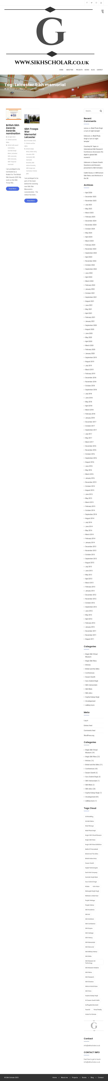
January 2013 (90, 591)
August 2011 (89, 639)
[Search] (101, 111)
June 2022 (88, 273)
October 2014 (90, 510)
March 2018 (89, 410)
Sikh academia (89, 909)
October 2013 (90, 555)
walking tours (89, 705)
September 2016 (91, 458)
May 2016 (88, 470)
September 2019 (91, 357)
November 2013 (90, 551)
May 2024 (88, 233)
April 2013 (88, 579)
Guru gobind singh (91, 882)
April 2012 (88, 619)
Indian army (33, 151)
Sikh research (89, 977)
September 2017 (91, 430)
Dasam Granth (90, 677)
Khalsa (87, 886)
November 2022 (90, 261)
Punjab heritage (90, 900)
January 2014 (90, 542)
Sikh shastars (89, 981)
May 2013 (88, 575)
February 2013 (90, 587)
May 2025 (88, 209)
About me (69, 70)
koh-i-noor (96, 886)
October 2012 (90, 603)
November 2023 (90, 249)
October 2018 (90, 386)
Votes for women (90, 1014)
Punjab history (89, 905)
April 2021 (88, 313)
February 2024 (90, 245)
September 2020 (91, 325)
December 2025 (90, 197)
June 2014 (88, 526)
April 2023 (88, 257)
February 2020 (90, 349)
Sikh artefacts (89, 919)
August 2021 (89, 301)
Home (61, 70)
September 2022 (91, 269)
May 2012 (88, 615)
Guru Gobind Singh (91, 681)
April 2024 (88, 237)
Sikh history (88, 937)
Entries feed (88, 725)
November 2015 (90, 482)
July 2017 (88, 434)
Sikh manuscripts (91, 685)
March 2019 (89, 370)
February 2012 (90, 623)
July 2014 (88, 522)
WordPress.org (89, 735)
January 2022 (90, 289)
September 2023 (91, 253)
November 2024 (90, 225)
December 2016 (90, 446)
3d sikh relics (89, 821)
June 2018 (88, 398)
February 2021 (90, 317)
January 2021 (90, 321)
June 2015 (88, 494)
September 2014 (91, 514)
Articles (88, 665)
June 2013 (88, 571)
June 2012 (88, 611)
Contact (100, 70)
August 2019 (89, 361)
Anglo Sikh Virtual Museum (93, 835)
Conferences (89, 673)
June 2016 (88, 466)
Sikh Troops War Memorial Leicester (31, 133)
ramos (86, 128)
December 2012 (90, 595)
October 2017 (90, 426)
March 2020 (89, 345)
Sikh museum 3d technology (90, 962)
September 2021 (91, 297)
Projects (79, 70)
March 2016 (89, 474)
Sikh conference (90, 923)
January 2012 (90, 627)
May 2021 (88, 309)
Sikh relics (88, 693)
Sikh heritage (89, 933)
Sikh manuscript (90, 942)
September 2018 (91, 390)
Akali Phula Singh (90, 830)
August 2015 (89, 490)
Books (87, 70)
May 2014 (88, 530)
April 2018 (88, 406)
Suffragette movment (91, 1005)
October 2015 (90, 486)
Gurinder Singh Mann (91, 877)
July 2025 (88, 205)
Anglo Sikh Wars (91, 661)
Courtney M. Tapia (90, 146)
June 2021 (88, 305)
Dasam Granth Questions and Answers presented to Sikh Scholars (93, 165)
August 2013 (89, 563)
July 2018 (88, 394)
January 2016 (90, 478)
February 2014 (90, 538)
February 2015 (90, 506)
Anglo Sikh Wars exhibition (93, 844)
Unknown (87, 136)
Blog (93, 70)
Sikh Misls (88, 689)
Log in (86, 720)
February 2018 (90, 414)
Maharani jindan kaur (91, 896)
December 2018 (90, 378)
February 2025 (90, 217)
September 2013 (91, 559)
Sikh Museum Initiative (92, 967)
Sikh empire (88, 928)
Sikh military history (91, 951)
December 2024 (90, 221)
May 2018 (88, 402)
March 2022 (89, 281)
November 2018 (90, 382)
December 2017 (90, 422)
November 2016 (90, 450)
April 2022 (88, 277)
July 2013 (88, 567)
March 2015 (89, 502)
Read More (12, 189)
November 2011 (90, 635)
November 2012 (90, 599)
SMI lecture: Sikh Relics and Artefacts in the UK (93, 175)
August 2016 (89, 462)
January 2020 (90, 353)
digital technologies (91, 868)
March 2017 (89, 442)
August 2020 (89, 329)
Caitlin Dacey (88, 173)
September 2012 (91, 607)
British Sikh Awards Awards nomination (13, 129)
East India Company (91, 872)
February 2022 (90, 285)
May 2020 (88, 337)
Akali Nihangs (89, 826)
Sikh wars (88, 991)
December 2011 (90, 631)
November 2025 (90, 201)
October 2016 (90, 454)
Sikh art (87, 914)
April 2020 (88, 341)
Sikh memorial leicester (30, 159)
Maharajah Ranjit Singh (92, 891)
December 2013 (90, 546)
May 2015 (88, 498)
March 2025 (89, 213)
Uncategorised (90, 701)
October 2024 (90, 229)
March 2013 (89, 583)
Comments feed (89, 730)
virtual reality (98, 1009)
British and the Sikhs (92, 669)
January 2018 (90, 418)
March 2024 (89, 241)
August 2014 (89, 518)
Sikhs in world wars (91, 986)
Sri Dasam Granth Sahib (92, 1000)
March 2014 (89, 534)
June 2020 (88, 333)
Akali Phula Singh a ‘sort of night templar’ (92, 138)
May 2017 (88, 438)
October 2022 (90, 265)
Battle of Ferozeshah (91, 849)
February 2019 (90, 374)
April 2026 (88, 193)
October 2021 (90, 293)
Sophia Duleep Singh (92, 697)
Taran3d (87, 1009)
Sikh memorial (12, 159)
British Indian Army (91, 858)
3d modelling (89, 816)
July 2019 (88, 366)
